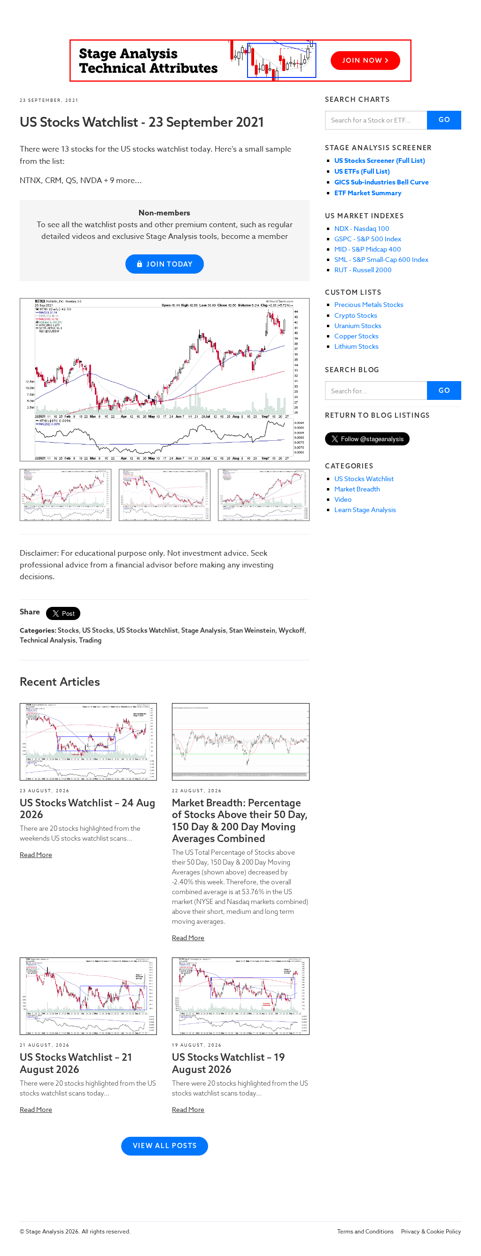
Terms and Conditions (365, 1231)
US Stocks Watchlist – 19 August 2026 (228, 1063)
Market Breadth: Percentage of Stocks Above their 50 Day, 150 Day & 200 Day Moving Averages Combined (240, 820)
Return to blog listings (377, 415)
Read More (36, 854)
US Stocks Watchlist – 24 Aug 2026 (87, 808)
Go (444, 119)
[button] (88, 742)
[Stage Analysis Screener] (240, 60)
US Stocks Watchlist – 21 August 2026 (76, 1063)
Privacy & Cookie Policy (431, 1231)
